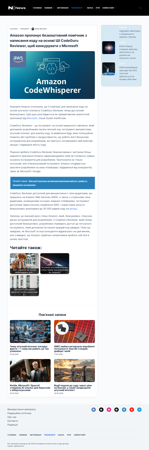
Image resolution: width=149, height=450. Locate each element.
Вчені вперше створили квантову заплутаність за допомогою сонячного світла (128, 52)
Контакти (12, 420)
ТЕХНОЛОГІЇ (76, 8)
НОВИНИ (48, 8)
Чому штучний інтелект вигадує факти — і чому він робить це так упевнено (29, 349)
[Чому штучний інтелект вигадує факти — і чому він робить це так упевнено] (30, 331)
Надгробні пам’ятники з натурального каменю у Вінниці (129, 34)
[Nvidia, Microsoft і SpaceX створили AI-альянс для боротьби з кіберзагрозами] (30, 370)
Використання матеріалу (21, 409)
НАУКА (90, 8)
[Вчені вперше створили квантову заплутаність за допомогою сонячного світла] (108, 47)
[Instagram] (109, 409)
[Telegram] (139, 409)
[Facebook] (93, 409)
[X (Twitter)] (101, 409)
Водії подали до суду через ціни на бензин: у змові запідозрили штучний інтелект (73, 388)
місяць (73, 208)
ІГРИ (98, 8)
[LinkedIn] (124, 409)
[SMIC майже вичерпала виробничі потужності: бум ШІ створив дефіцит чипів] (74, 331)
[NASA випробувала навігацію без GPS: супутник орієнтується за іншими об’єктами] (108, 68)
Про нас (12, 417)
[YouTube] (132, 409)
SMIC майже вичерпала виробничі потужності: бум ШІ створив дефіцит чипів (74, 349)
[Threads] (116, 409)
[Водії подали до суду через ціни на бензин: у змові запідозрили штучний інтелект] (74, 370)
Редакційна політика (19, 413)
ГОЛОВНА (37, 8)
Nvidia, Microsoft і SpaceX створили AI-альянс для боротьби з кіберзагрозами (30, 388)
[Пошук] (140, 8)
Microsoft (32, 118)
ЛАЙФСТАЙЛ (108, 8)
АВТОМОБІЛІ (62, 8)
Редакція (12, 424)
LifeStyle (123, 27)
